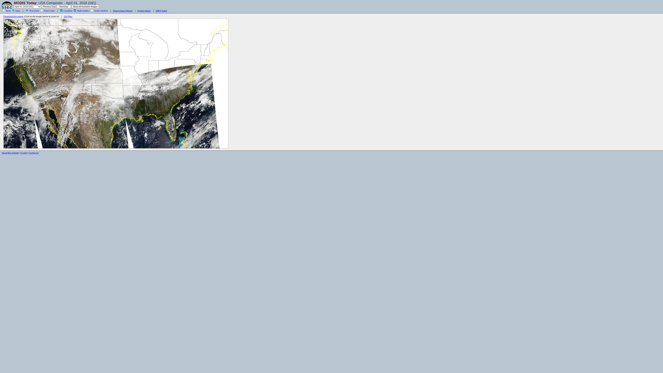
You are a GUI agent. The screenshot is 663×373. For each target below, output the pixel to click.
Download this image (13, 16)
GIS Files (68, 16)
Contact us (34, 153)
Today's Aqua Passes (123, 11)
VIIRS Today (161, 11)
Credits (23, 153)
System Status (144, 11)
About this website (10, 153)
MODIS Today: (25, 3)
